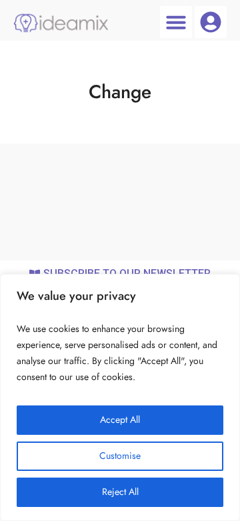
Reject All (120, 492)
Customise (120, 456)
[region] (120, 397)
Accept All (120, 419)
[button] (176, 22)
